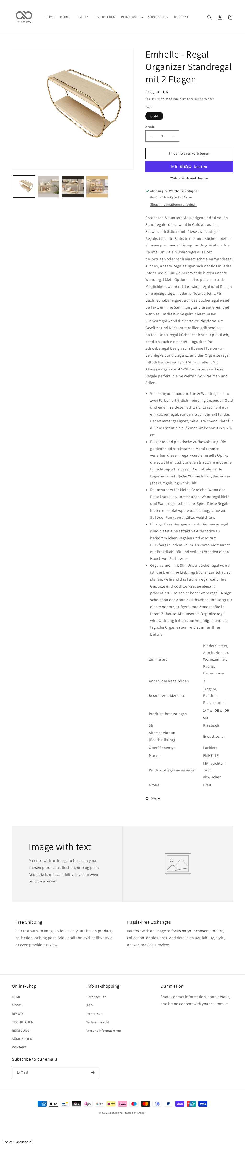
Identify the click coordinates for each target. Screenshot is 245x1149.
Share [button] (155, 798)
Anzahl (150, 127)
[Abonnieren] (92, 1072)
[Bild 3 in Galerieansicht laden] (73, 187)
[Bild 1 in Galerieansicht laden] (24, 187)
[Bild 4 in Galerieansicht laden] (97, 187)
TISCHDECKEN (22, 1022)
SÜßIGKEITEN (22, 1039)
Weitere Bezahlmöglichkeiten (189, 178)
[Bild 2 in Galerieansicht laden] (49, 187)
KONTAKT (19, 1047)
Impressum (95, 1013)
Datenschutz (96, 997)
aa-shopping (115, 1112)
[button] (131, 17)
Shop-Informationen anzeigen (173, 204)
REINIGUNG (20, 1030)
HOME (16, 997)
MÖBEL (17, 1005)
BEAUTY (18, 1013)
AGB (89, 1005)
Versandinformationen (103, 1030)
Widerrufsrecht (97, 1022)
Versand (166, 99)
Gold (154, 116)
